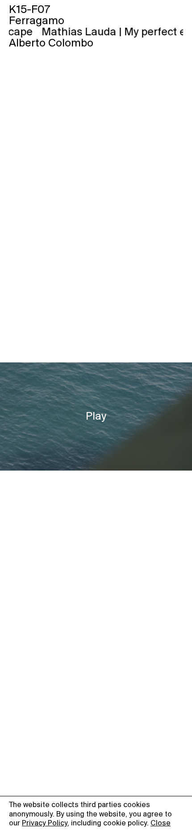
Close (160, 823)
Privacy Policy (44, 823)
